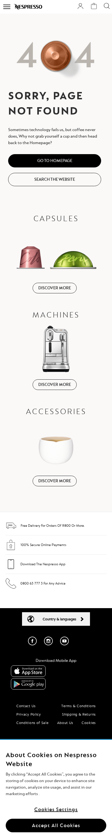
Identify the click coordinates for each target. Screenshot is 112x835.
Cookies (89, 722)
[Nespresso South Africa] (28, 6)
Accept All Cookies (56, 825)
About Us (65, 722)
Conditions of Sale (32, 722)
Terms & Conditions (78, 706)
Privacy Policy (28, 714)
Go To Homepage (54, 160)
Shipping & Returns (79, 714)
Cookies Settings (56, 809)
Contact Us (26, 706)
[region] (56, 787)
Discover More (54, 287)
